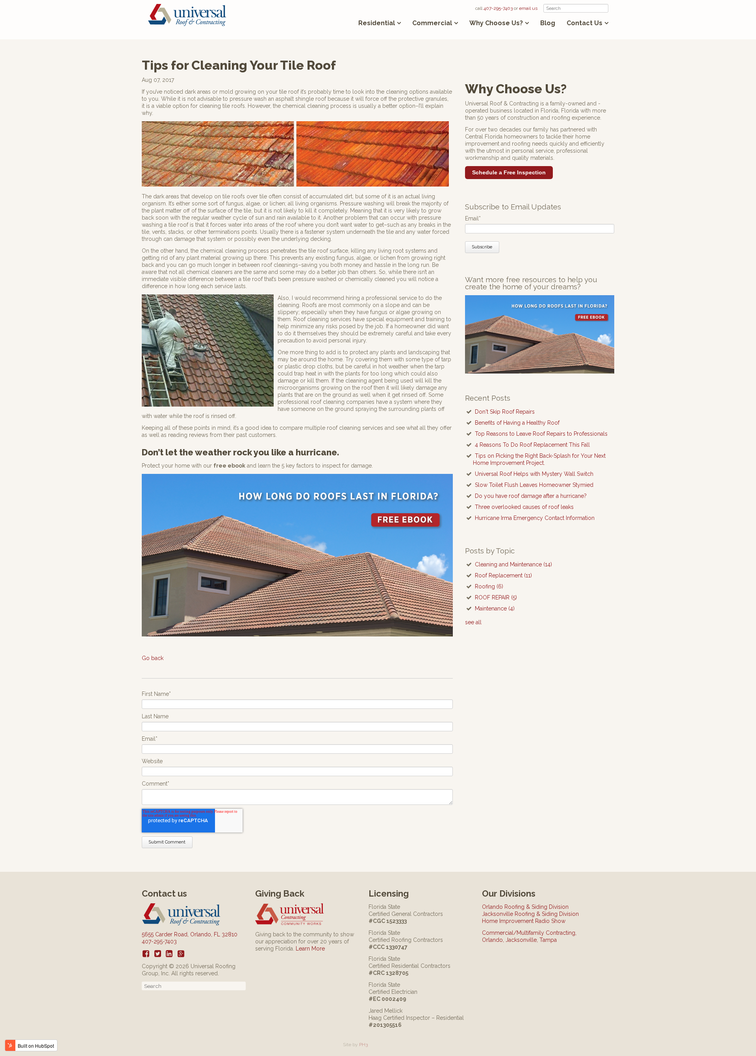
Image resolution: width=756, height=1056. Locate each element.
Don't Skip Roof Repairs (505, 412)
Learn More (310, 948)
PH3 (363, 1044)
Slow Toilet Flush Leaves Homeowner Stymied (534, 485)
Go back (152, 658)
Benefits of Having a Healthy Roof (517, 423)
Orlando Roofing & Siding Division (525, 907)
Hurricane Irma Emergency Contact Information (535, 518)
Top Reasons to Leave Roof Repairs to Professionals (541, 434)
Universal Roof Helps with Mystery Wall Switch (534, 474)
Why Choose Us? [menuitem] (496, 23)
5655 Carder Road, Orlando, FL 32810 (189, 934)
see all (473, 622)
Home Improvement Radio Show (523, 921)
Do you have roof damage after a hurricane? (531, 496)
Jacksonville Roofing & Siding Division (530, 914)
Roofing (489, 586)
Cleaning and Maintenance (513, 564)
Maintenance (495, 608)
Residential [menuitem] (376, 23)
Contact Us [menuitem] (584, 23)
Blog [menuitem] (547, 23)
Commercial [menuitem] (432, 23)
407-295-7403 (498, 8)
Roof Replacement (503, 575)
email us (528, 8)
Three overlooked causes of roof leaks (524, 507)
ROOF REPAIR (496, 597)
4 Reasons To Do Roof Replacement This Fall (532, 445)
